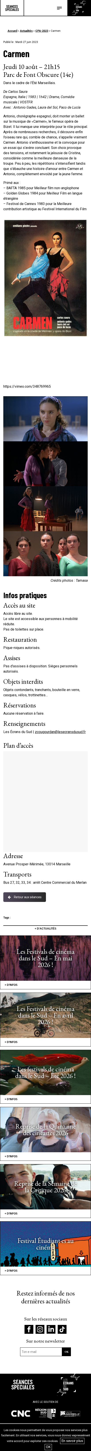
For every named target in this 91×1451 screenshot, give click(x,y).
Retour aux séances (28, 897)
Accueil (12, 30)
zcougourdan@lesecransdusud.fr (60, 732)
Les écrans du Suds (79, 8)
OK (48, 1447)
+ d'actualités (45, 928)
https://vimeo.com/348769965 (27, 386)
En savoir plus (72, 1441)
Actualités (26, 30)
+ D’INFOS (11, 984)
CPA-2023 (41, 30)
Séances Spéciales (12, 8)
